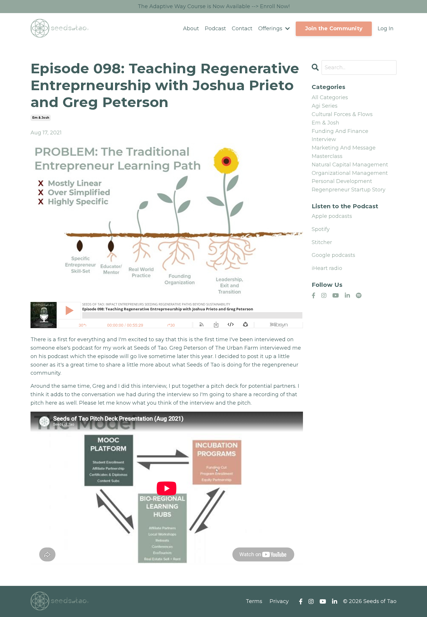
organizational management (350, 173)
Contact (242, 28)
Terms (254, 601)
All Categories (330, 97)
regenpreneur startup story (348, 189)
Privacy (279, 601)
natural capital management (350, 164)
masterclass (327, 156)
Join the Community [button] (334, 28)
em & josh (40, 118)
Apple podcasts (332, 216)
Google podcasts (333, 255)
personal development (342, 181)
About (191, 28)
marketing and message (344, 148)
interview (324, 139)
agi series (325, 106)
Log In (386, 28)
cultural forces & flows (342, 114)
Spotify (321, 229)
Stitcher (322, 242)
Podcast (215, 28)
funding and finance (340, 131)
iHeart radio (327, 268)
